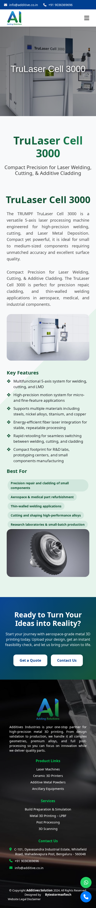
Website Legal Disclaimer (24, 899)
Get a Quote (30, 660)
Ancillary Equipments (48, 789)
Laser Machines (48, 769)
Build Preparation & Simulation (48, 809)
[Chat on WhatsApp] (86, 882)
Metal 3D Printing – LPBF (48, 816)
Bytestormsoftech (58, 895)
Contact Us (67, 660)
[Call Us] (86, 896)
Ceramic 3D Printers (48, 776)
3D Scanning (48, 829)
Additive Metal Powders (48, 782)
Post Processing (48, 822)
